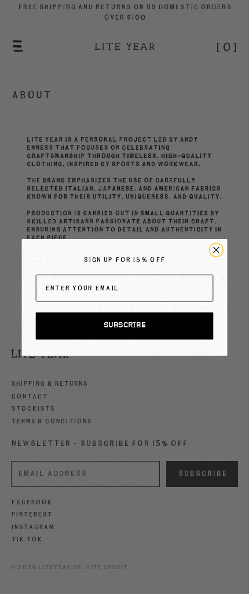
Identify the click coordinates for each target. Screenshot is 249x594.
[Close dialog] (216, 249)
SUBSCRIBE (124, 326)
